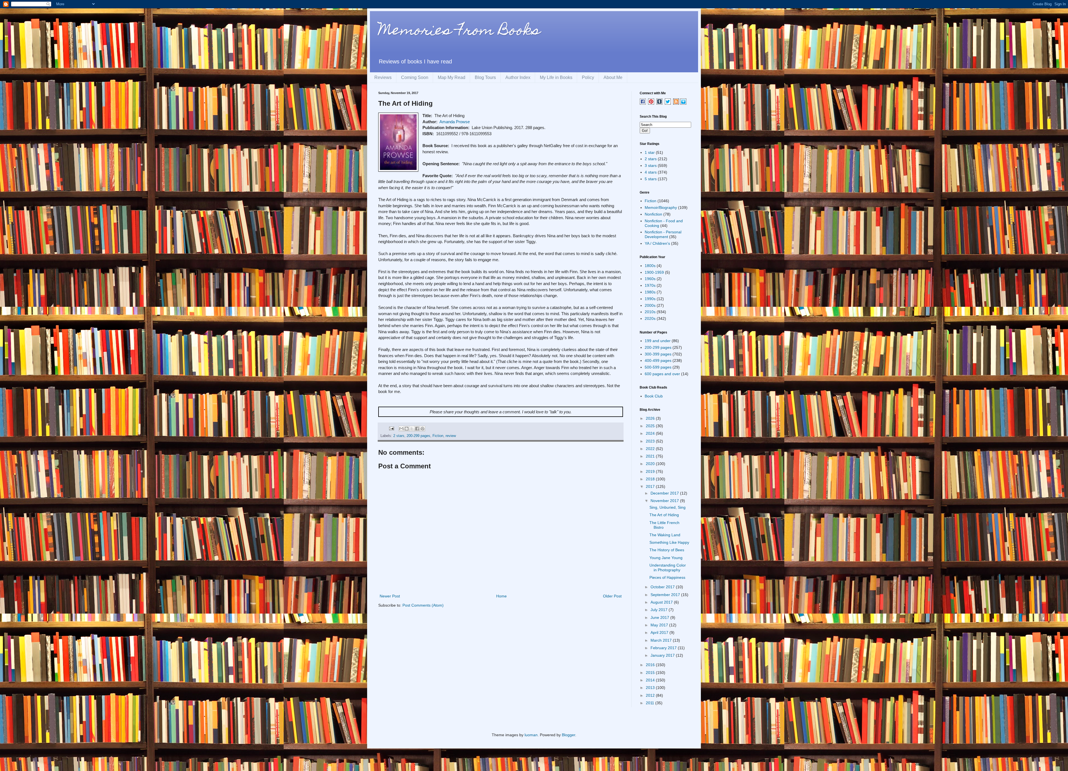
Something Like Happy (669, 542)
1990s (650, 298)
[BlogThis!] (406, 428)
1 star (650, 152)
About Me (613, 77)
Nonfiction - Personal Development (663, 234)
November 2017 (665, 500)
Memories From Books (459, 31)
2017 (651, 486)
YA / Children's (657, 243)
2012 (651, 695)
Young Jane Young (666, 557)
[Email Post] (391, 428)
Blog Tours (485, 77)
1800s (650, 265)
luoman (531, 735)
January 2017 (663, 655)
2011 (650, 703)
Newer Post (390, 596)
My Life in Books (556, 77)
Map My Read (451, 77)
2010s (650, 312)
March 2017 (662, 640)
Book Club (654, 396)
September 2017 (666, 594)
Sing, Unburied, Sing (667, 507)
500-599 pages (658, 367)
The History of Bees (666, 550)
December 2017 (665, 493)
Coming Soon (414, 77)
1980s (650, 292)
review (451, 436)
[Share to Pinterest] (422, 428)
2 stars (398, 436)
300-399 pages (658, 354)
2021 (651, 456)
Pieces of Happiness (667, 577)
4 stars (651, 172)
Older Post (612, 596)
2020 (651, 463)
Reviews (383, 77)
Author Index (517, 77)
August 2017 (662, 602)
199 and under (658, 340)
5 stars (651, 179)
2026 (651, 418)
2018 (651, 479)
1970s (650, 285)
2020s (650, 318)
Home (501, 596)
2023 (651, 441)
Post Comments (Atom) (423, 605)
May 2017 (660, 625)
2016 (651, 665)
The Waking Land (664, 535)
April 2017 (660, 632)
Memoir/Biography (661, 207)
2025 (651, 426)
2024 (651, 433)
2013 (651, 687)
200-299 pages (418, 436)
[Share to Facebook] (417, 428)
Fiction (437, 436)
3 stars (651, 165)
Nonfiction (653, 214)
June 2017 (660, 617)
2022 (651, 448)
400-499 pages (658, 360)
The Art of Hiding (664, 515)
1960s (650, 278)
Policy (588, 77)
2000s (650, 305)
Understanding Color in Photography (667, 567)
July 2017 (660, 609)
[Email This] (401, 428)
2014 (651, 680)
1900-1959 (654, 272)
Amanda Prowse (454, 121)
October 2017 (663, 587)
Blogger (568, 735)
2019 (651, 471)
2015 (651, 672)
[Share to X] (412, 428)
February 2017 (664, 648)
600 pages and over (662, 374)
